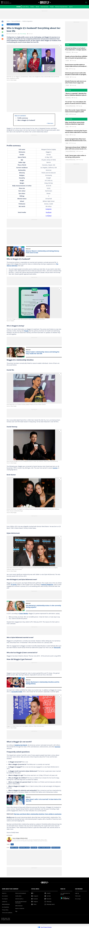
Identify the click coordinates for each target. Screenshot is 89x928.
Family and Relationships (70, 106)
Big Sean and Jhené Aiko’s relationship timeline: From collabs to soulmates (37, 814)
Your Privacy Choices (46, 927)
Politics (32, 6)
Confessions (68, 52)
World (37, 6)
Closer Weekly (23, 613)
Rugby (67, 68)
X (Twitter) (48, 216)
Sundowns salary (24, 847)
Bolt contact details (44, 847)
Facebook (48, 212)
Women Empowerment (61, 6)
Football (67, 60)
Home (18, 7)
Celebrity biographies (27, 21)
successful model (16, 692)
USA (12, 844)
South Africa (25, 6)
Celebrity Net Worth (20, 745)
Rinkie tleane (14, 847)
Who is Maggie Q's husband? (26, 120)
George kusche (56, 847)
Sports (71, 6)
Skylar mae (34, 847)
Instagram (49, 209)
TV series (14, 584)
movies (55, 468)
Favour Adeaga (23, 33)
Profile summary (22, 118)
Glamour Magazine (47, 584)
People (52, 6)
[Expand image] (60, 46)
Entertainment (44, 6)
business (57, 747)
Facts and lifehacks (15, 21)
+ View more (50, 123)
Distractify (57, 647)
